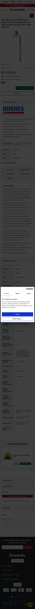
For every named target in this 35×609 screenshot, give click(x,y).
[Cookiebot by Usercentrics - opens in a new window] (26, 289)
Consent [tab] (6, 293)
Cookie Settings (16, 318)
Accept (18, 314)
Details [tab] (18, 293)
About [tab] (29, 293)
